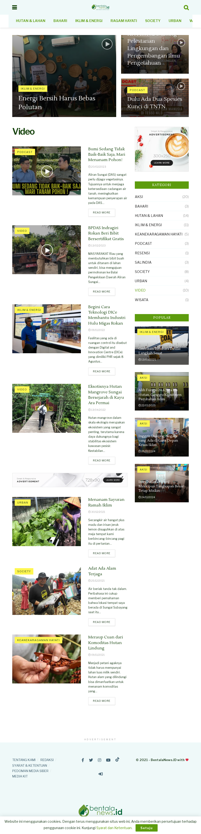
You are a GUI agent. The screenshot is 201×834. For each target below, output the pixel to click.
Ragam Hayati (124, 21)
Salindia (143, 262)
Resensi (142, 253)
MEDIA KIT (20, 776)
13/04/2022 (98, 409)
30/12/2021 (98, 511)
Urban (175, 21)
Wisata (141, 300)
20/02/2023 (98, 166)
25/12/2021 (98, 580)
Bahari (60, 21)
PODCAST (137, 90)
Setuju (146, 828)
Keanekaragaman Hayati (38, 640)
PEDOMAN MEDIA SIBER (30, 771)
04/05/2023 (138, 73)
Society (153, 21)
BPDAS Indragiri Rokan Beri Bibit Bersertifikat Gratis (106, 233)
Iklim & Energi (88, 21)
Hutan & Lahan (30, 21)
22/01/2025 (148, 405)
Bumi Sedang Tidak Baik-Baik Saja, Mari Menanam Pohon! (106, 155)
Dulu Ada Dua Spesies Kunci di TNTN (154, 103)
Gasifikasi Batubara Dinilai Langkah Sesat (159, 351)
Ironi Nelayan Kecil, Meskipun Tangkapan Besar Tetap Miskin (161, 486)
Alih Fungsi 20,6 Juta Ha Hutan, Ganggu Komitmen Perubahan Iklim (159, 394)
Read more (102, 212)
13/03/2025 (148, 359)
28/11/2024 (148, 451)
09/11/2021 (98, 654)
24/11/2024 (148, 497)
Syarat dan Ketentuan (114, 828)
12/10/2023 (28, 116)
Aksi (139, 197)
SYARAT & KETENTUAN (29, 765)
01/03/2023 (137, 116)
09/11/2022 (98, 330)
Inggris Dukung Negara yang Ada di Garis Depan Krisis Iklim (158, 440)
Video (22, 231)
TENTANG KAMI (24, 760)
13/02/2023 (98, 245)
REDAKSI (47, 760)
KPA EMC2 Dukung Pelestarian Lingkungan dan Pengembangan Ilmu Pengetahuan (153, 49)
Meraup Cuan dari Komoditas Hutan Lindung (105, 643)
